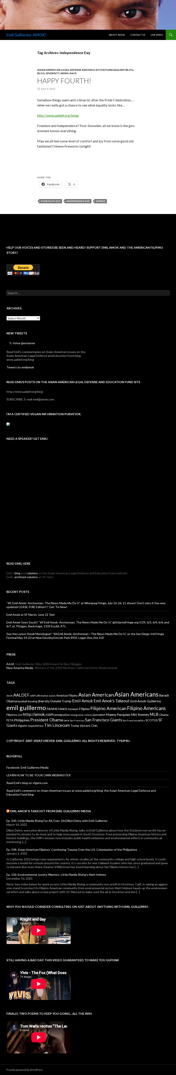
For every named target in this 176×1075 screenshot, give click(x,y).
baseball (22, 701)
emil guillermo (26, 707)
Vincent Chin (88, 725)
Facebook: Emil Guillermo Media (27, 767)
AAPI (33, 695)
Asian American (96, 695)
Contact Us (137, 34)
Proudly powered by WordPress (24, 1069)
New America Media (19, 668)
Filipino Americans (146, 708)
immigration (62, 714)
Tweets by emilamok (20, 367)
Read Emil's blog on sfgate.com (27, 783)
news (64, 73)
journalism (99, 714)
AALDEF (21, 695)
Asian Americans (136, 694)
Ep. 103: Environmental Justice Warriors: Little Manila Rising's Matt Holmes (56, 874)
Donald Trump (60, 701)
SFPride (100, 201)
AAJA (10, 664)
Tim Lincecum (57, 725)
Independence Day (78, 201)
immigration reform (81, 714)
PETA (9, 720)
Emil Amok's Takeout (112, 700)
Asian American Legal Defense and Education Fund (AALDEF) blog (85, 69)
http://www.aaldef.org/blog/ (58, 115)
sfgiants (22, 725)
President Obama (46, 719)
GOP (20, 714)
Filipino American (108, 708)
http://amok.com (38, 714)
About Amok (117, 34)
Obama (163, 714)
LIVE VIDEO (157, 34)
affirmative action (46, 695)
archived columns (26, 577)
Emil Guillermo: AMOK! (26, 34)
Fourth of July (51, 201)
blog (41, 73)
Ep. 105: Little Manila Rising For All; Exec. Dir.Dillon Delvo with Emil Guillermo (57, 820)
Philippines (22, 720)
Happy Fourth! (64, 80)
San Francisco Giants (103, 720)
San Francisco (77, 720)
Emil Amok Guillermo (145, 701)
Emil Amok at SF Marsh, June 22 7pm (30, 614)
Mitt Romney (140, 714)
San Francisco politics (134, 720)
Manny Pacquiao (118, 714)
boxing (32, 701)
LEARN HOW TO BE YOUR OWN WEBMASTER (38, 775)
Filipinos (11, 714)
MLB (154, 714)
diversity (52, 73)
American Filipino (67, 695)
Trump (74, 725)
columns (32, 573)
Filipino (84, 709)
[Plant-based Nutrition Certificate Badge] (8, 423)
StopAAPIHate (36, 725)
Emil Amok (82, 700)
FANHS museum (68, 709)
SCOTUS (152, 720)
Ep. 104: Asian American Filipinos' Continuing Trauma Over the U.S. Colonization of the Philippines (71, 849)
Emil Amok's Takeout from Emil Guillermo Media (50, 811)
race (73, 73)
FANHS (52, 709)
